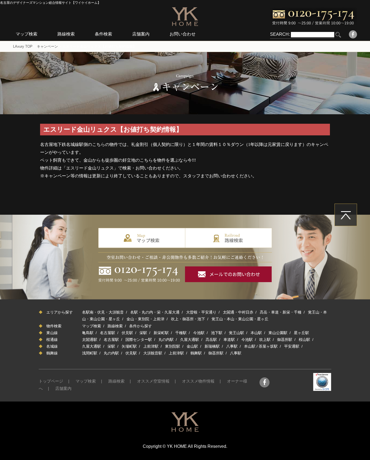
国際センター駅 (138, 339)
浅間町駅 (89, 353)
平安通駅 (291, 346)
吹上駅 (265, 339)
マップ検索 (26, 34)
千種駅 (181, 333)
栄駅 (143, 333)
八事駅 (232, 346)
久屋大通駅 (189, 339)
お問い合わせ (183, 34)
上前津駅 (150, 346)
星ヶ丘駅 (301, 333)
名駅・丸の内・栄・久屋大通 (155, 312)
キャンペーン (47, 46)
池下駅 (216, 333)
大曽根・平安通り (201, 312)
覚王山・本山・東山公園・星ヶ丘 (240, 319)
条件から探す (140, 326)
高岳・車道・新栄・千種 (280, 312)
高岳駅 (211, 339)
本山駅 (256, 333)
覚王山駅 (236, 333)
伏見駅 (127, 333)
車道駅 (229, 339)
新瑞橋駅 (212, 346)
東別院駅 (172, 346)
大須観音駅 (152, 353)
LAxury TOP (23, 46)
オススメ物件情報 (198, 381)
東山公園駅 (277, 333)
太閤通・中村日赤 (238, 312)
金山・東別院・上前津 (145, 319)
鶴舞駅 (196, 353)
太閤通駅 (89, 339)
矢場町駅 (129, 346)
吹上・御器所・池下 (188, 319)
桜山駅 (304, 339)
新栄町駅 (161, 333)
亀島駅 (87, 333)
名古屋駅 (107, 333)
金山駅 (192, 346)
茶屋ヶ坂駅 (268, 346)
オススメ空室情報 (153, 381)
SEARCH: (280, 34)
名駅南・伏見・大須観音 (103, 312)
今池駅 (199, 333)
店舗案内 (141, 34)
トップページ (51, 381)
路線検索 (66, 34)
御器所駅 (284, 339)
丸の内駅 (166, 339)
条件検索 (103, 34)
